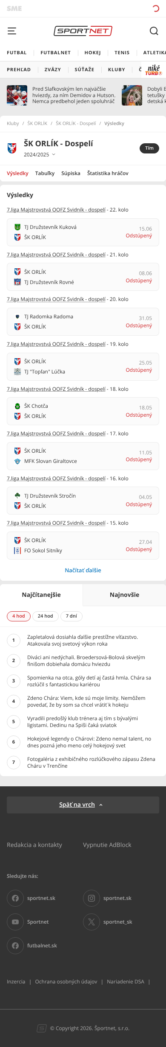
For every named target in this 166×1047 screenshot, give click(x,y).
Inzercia (16, 981)
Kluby (13, 124)
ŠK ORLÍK (38, 124)
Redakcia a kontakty (34, 845)
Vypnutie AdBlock (107, 845)
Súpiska (70, 173)
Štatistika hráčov (108, 173)
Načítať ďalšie (83, 570)
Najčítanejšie (41, 595)
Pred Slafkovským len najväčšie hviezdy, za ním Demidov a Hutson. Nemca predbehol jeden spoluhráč (73, 95)
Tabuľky (44, 173)
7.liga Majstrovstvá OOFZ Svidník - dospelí (56, 209)
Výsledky (18, 173)
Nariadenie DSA (125, 981)
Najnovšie (124, 595)
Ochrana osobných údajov (66, 981)
